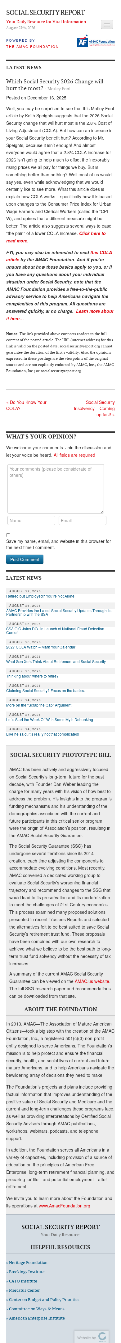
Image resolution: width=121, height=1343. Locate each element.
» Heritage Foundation (26, 1262)
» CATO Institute (21, 1281)
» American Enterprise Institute (35, 1318)
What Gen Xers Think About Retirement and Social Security (56, 661)
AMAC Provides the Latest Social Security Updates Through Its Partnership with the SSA (58, 612)
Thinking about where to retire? (32, 676)
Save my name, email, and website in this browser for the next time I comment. (58, 544)
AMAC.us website (92, 981)
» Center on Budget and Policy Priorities (42, 1299)
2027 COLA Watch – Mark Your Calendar (40, 647)
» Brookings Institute (25, 1272)
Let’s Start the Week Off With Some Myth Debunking (49, 719)
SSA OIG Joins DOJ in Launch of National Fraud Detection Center (55, 630)
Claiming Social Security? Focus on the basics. (45, 690)
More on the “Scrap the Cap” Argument (38, 705)
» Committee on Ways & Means (35, 1309)
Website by (85, 1337)
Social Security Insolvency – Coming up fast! (94, 408)
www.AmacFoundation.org (64, 1205)
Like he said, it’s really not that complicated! (42, 734)
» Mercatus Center (23, 1290)
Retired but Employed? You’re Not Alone (40, 596)
